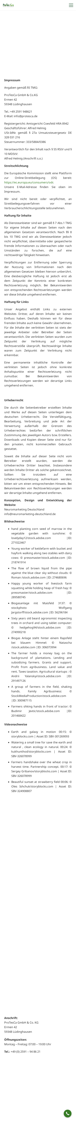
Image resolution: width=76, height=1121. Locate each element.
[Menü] (70, 5)
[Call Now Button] (68, 1113)
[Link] (8, 5)
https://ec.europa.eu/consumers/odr (28, 182)
